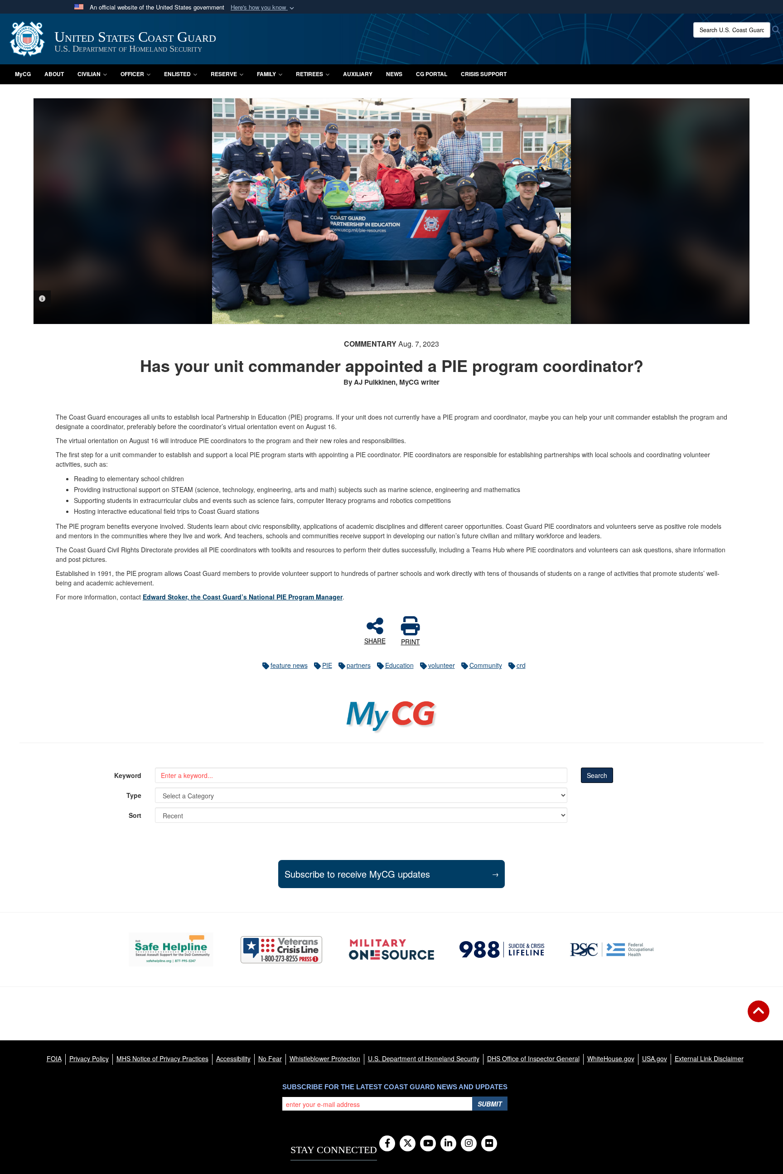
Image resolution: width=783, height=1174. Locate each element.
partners (359, 665)
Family (266, 74)
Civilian (89, 74)
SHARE (375, 640)
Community (485, 665)
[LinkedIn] (448, 1143)
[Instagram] (469, 1143)
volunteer (441, 665)
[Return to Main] (758, 1016)
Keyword (127, 775)
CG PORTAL (431, 74)
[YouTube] (428, 1143)
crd (521, 665)
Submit (490, 1103)
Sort (135, 815)
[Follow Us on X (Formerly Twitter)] (408, 1143)
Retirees (309, 74)
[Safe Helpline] (171, 949)
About (54, 74)
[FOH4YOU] (612, 949)
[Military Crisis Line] (281, 949)
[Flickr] (489, 1143)
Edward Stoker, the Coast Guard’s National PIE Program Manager (243, 596)
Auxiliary (357, 74)
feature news (289, 665)
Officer (132, 74)
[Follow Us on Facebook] (387, 1143)
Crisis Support (484, 74)
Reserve (224, 74)
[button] (263, 7)
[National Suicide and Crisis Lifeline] (501, 949)
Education (399, 665)
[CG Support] (391, 949)
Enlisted (177, 74)
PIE (327, 665)
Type (133, 795)
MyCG (23, 74)
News (394, 74)
